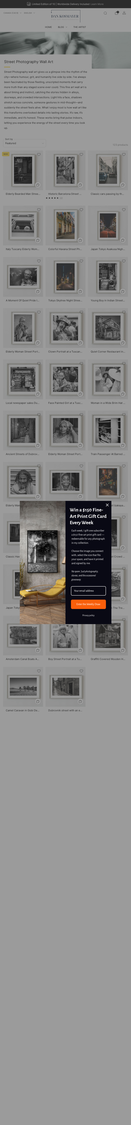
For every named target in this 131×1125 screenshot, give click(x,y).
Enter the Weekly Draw (88, 604)
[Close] (107, 505)
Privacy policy (88, 615)
